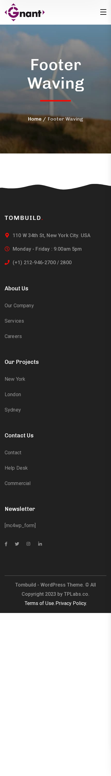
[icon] (6, 544)
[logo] (25, 12)
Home (35, 119)
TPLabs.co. (76, 594)
